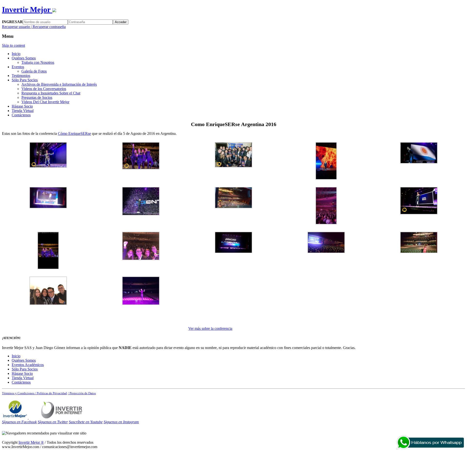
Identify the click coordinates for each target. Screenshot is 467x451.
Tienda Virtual (23, 111)
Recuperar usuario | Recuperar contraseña (34, 27)
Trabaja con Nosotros (37, 62)
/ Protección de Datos (82, 393)
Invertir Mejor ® (31, 442)
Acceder (120, 22)
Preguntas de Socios (36, 97)
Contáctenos (21, 115)
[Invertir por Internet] (61, 417)
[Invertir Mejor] (15, 417)
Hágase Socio (22, 106)
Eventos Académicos (28, 365)
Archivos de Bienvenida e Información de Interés (59, 84)
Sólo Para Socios (25, 80)
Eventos (18, 67)
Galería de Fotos (34, 71)
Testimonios (21, 76)
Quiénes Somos (24, 58)
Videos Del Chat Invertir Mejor (45, 102)
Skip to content (13, 45)
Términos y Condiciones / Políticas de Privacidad (34, 393)
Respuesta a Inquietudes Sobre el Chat (50, 93)
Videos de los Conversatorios (43, 89)
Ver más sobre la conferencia (210, 328)
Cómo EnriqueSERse (74, 133)
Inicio (16, 54)
